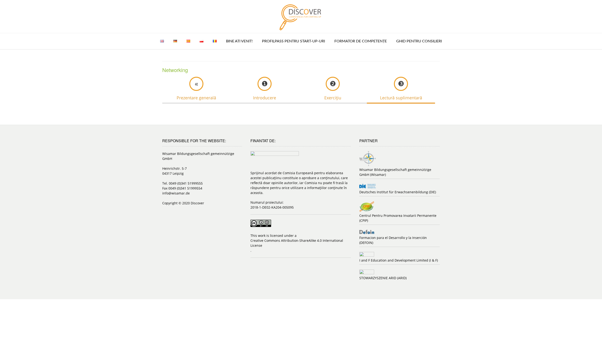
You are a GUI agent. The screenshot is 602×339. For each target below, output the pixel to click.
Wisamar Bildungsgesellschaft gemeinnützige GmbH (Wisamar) (395, 172)
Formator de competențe (360, 41)
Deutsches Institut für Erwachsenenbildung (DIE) (397, 192)
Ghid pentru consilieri (419, 41)
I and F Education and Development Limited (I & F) (398, 260)
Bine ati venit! (239, 41)
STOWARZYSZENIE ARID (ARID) (383, 278)
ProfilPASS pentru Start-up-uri (293, 41)
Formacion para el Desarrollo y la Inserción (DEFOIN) (393, 240)
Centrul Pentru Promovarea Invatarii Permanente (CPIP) (397, 218)
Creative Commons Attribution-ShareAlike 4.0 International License (296, 243)
